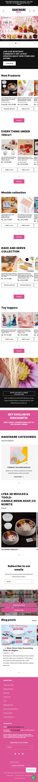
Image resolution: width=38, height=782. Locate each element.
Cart (5, 701)
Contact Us (7, 697)
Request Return (8, 689)
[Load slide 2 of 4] (18, 43)
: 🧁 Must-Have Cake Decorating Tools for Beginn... (18, 649)
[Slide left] (15, 115)
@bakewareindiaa (19, 605)
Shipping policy (29, 775)
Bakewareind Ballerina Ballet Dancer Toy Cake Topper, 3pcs (24, 331)
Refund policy (31, 772)
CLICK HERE (19, 28)
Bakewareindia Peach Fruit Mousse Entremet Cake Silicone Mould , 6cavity (25, 99)
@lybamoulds (19, 610)
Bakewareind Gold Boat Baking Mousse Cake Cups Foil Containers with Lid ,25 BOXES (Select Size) (25, 276)
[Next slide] (25, 43)
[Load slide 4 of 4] (22, 43)
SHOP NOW (18, 477)
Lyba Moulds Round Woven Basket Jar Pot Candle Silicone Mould (8, 158)
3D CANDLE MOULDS (9, 549)
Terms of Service (9, 717)
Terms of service (19, 775)
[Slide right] (23, 115)
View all (19, 120)
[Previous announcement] (3, 3)
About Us (6, 693)
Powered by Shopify (20, 772)
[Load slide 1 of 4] (16, 43)
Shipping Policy (8, 705)
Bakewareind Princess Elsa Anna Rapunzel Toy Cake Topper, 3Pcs (9, 331)
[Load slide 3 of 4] (20, 43)
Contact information (20, 778)
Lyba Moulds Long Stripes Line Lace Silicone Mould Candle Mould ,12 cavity (25, 216)
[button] (3, 11)
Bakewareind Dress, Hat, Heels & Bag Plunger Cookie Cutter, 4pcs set (25, 158)
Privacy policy (9, 775)
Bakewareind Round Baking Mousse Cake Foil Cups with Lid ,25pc (9, 275)
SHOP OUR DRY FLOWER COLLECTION (19, 393)
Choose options (9, 109)
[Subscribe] (31, 582)
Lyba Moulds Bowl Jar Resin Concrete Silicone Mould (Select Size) (9, 99)
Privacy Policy (8, 713)
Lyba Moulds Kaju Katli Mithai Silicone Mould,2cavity (7, 216)
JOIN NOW (9, 63)
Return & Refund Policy (11, 709)
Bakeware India (11, 772)
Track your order (9, 685)
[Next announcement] (35, 3)
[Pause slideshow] (36, 43)
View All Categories (7, 440)
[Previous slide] (13, 43)
